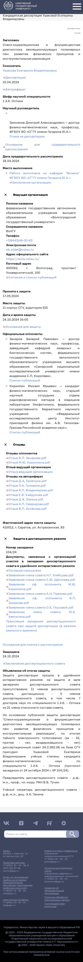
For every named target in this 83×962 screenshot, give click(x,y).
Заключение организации (31, 182)
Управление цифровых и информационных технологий (61, 875)
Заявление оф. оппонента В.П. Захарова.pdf (42, 600)
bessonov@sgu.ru (54, 881)
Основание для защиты (23, 327)
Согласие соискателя (24, 570)
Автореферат (15, 89)
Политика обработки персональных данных (57, 898)
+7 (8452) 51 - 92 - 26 (14, 890)
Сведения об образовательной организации (54, 891)
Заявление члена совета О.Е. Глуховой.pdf (40, 607)
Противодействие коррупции (54, 905)
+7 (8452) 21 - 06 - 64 (55, 878)
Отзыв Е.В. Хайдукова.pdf (28, 495)
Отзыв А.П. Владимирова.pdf (30, 490)
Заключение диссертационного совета (35, 663)
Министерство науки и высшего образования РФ (50, 927)
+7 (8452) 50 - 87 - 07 (14, 902)
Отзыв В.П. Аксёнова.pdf (27, 509)
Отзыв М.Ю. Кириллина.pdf (29, 462)
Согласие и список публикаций (32, 277)
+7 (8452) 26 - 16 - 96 (14, 865)
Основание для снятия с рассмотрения (33, 644)
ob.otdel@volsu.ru (20, 249)
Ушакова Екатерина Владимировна (30, 70)
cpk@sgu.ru (9, 893)
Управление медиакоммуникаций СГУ (59, 855)
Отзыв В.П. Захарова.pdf (27, 458)
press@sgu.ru (52, 861)
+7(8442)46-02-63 (19, 240)
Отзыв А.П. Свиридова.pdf (28, 504)
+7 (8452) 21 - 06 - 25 (55, 859)
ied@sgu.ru (9, 905)
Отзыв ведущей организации (30, 472)
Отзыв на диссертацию (27, 136)
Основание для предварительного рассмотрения (42, 147)
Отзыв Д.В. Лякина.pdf (25, 499)
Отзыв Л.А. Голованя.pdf (27, 485)
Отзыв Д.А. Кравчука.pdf (27, 481)
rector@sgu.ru (11, 870)
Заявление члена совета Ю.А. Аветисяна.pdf (42, 614)
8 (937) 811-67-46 (16, 866)
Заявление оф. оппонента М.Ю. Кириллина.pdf (42, 586)
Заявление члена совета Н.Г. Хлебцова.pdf (41, 575)
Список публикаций (24, 380)
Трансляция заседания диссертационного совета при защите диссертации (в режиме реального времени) (41, 625)
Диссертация (15, 77)
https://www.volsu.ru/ (23, 259)
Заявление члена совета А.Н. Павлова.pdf (40, 594)
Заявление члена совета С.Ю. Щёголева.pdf (41, 580)
